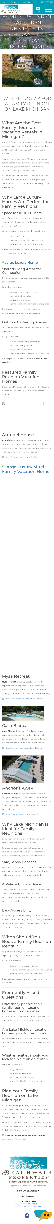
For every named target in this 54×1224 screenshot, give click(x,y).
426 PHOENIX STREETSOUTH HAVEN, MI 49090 (27, 1205)
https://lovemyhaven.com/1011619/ (21, 457)
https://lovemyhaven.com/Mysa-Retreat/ (24, 698)
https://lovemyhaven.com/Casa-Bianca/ (23, 748)
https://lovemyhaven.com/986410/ (21, 814)
